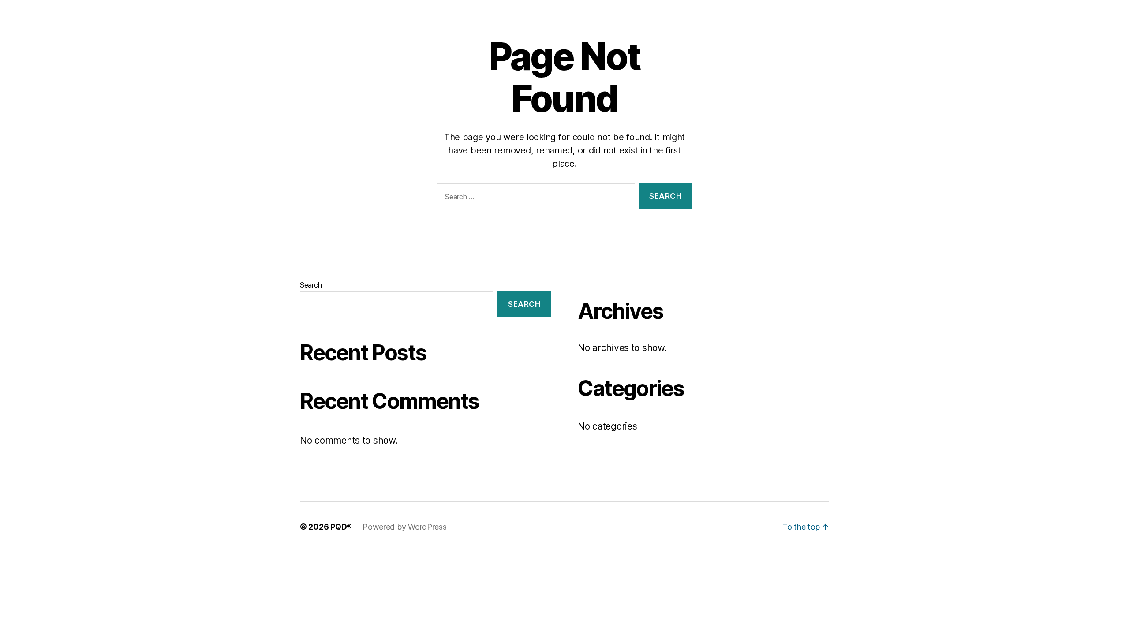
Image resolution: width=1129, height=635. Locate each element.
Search (311, 284)
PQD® (341, 526)
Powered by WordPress (405, 526)
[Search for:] (534, 198)
